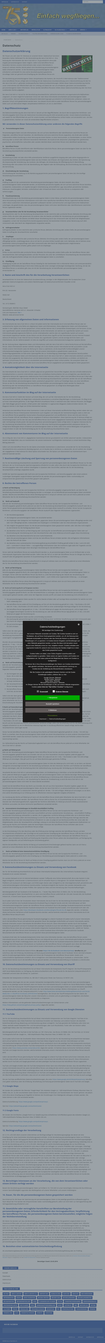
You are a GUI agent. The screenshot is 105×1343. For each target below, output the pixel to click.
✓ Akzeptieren (52, 697)
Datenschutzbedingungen (57, 719)
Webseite (58, 677)
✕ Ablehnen (52, 710)
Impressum (43, 719)
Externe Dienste (62, 691)
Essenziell (44, 691)
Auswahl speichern (52, 704)
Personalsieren (52, 715)
